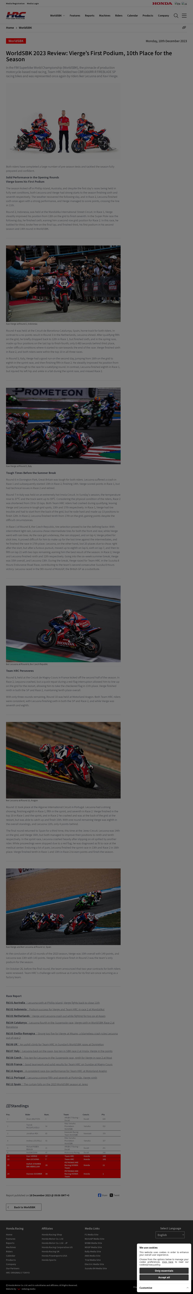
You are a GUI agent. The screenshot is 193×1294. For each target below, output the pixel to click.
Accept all (164, 1277)
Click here (167, 1261)
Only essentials (164, 1270)
